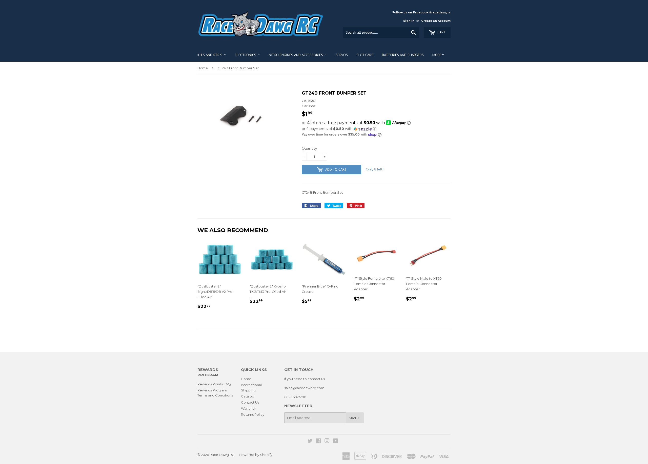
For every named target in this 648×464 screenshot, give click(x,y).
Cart (441, 32)
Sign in (408, 21)
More (436, 55)
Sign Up (354, 418)
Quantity (309, 148)
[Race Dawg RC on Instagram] (327, 441)
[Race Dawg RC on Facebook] (318, 441)
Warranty (248, 408)
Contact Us (250, 402)
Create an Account (436, 21)
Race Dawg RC (222, 455)
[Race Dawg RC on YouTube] (335, 441)
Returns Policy (252, 414)
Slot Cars (364, 55)
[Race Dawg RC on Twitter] (310, 441)
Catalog (247, 396)
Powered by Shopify (255, 455)
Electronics (246, 55)
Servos (342, 55)
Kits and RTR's (210, 55)
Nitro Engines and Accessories (296, 55)
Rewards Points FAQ (214, 384)
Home (202, 68)
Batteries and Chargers (403, 55)
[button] (376, 128)
